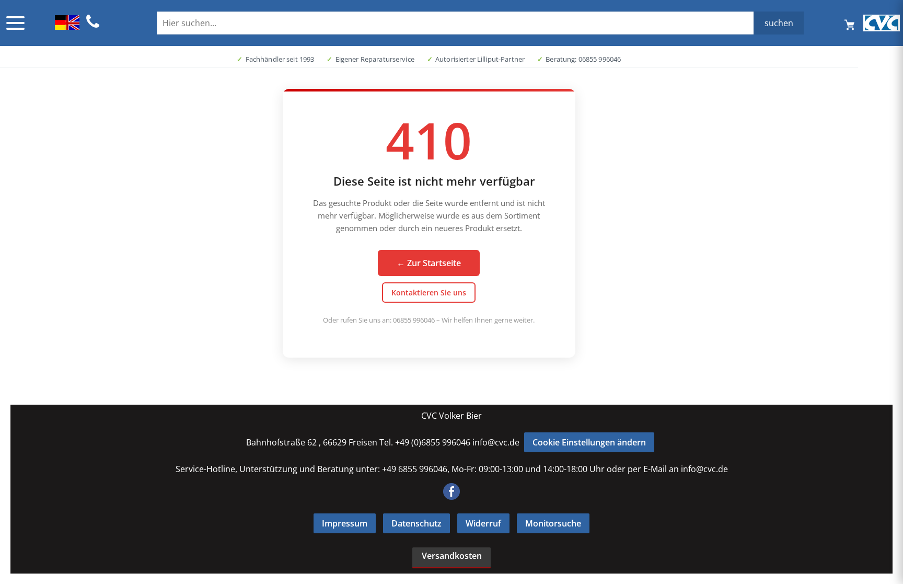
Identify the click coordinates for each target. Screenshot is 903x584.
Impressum (344, 523)
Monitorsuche (553, 523)
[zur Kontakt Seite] (93, 26)
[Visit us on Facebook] (451, 496)
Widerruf (483, 523)
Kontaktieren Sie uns (428, 292)
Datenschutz (416, 523)
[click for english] (67, 26)
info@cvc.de (495, 442)
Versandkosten (452, 556)
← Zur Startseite (429, 263)
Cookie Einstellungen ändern (589, 442)
